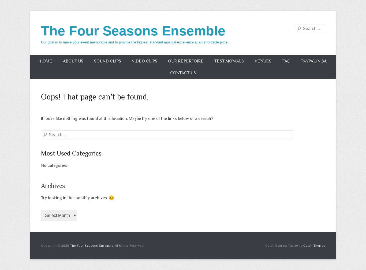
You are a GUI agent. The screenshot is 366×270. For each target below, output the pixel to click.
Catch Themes (314, 245)
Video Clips (144, 61)
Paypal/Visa (314, 61)
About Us (73, 61)
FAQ (286, 61)
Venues (263, 61)
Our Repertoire (186, 61)
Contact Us (183, 73)
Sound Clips (107, 61)
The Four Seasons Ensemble (133, 30)
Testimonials (229, 61)
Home (46, 61)
